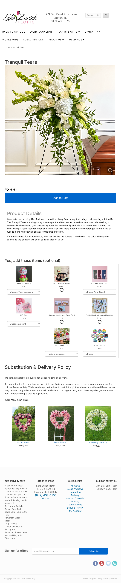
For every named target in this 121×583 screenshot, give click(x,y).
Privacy (75, 501)
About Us (75, 485)
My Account (75, 511)
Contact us (75, 492)
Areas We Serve (75, 488)
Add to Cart (60, 198)
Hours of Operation (75, 498)
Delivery (75, 495)
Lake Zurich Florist (20, 17)
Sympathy (91, 31)
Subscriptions (33, 39)
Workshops (10, 39)
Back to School (13, 31)
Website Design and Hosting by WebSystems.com (100, 579)
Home (7, 47)
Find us (45, 498)
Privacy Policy (30, 579)
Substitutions (75, 504)
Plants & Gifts (67, 31)
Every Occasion (41, 31)
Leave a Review (75, 507)
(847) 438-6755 (60, 21)
